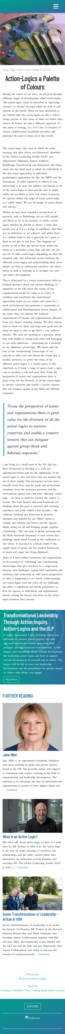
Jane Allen (33, 127)
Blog (13, 69)
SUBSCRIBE (33, 1006)
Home (5, 69)
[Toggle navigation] (55, 6)
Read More (11, 679)
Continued (11, 790)
